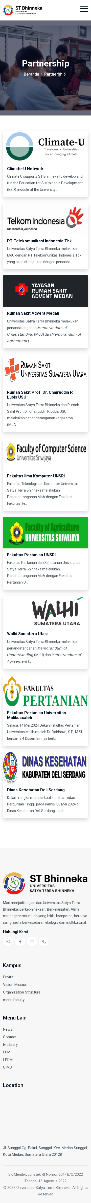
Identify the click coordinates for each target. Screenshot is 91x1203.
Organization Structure (21, 992)
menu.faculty (14, 1000)
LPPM (8, 1059)
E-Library (10, 1044)
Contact (9, 1037)
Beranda (31, 74)
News (7, 1029)
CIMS (7, 1067)
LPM (6, 1052)
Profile (8, 977)
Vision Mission (15, 984)
